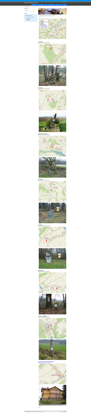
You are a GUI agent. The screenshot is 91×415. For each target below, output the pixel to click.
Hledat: (26, 10)
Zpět (39, 407)
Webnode (65, 411)
